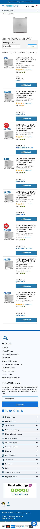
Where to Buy (6, 358)
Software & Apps (11, 442)
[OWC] (5, 339)
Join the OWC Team (8, 367)
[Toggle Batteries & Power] (37, 438)
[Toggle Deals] (37, 468)
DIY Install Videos (7, 351)
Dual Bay (22, 52)
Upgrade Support (11, 477)
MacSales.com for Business (11, 377)
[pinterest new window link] (22, 410)
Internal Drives (10, 417)
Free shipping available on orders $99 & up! (23, 2)
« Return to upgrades (7, 13)
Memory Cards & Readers (13, 434)
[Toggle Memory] (37, 451)
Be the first (27, 237)
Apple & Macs (9, 425)
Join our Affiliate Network (10, 354)
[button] (34, 523)
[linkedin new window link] (18, 411)
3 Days (22, 105)
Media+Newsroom (8, 371)
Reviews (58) (28, 69)
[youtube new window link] (10, 411)
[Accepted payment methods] (20, 527)
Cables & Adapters (11, 447)
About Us (5, 348)
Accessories (9, 459)
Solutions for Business (12, 472)
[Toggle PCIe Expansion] (37, 455)
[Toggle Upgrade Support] (37, 477)
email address (9, 399)
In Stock (22, 72)
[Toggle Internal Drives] (37, 417)
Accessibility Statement (9, 361)
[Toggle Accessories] (37, 460)
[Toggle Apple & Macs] (37, 426)
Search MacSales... (8, 10)
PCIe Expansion (10, 455)
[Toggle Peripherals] (37, 464)
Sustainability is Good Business (12, 364)
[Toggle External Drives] (37, 421)
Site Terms (19, 516)
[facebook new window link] (3, 410)
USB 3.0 (14, 52)
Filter (32, 46)
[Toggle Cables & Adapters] (37, 447)
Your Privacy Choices (8, 522)
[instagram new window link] (7, 411)
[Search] (37, 11)
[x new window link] (14, 411)
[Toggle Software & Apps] (37, 443)
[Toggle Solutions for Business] (37, 472)
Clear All (31, 52)
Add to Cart (26, 85)
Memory (8, 451)
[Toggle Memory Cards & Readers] (37, 434)
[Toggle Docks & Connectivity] (37, 430)
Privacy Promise (7, 374)
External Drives (10, 421)
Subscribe (20, 405)
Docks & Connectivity (12, 430)
